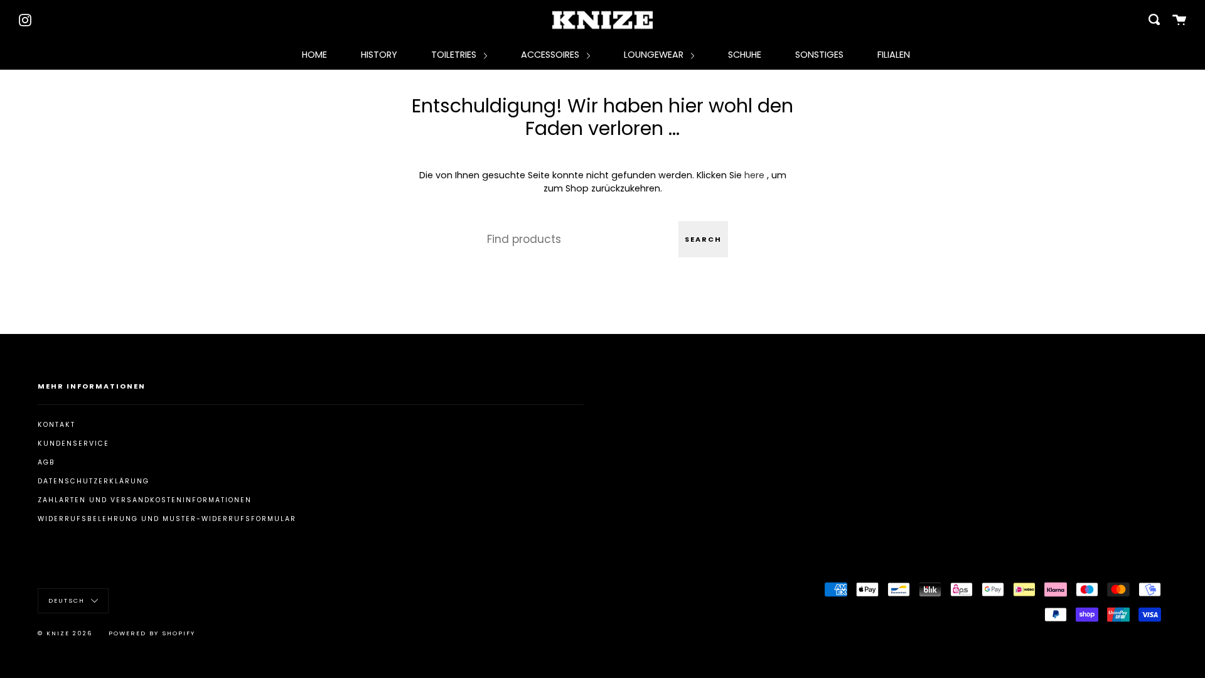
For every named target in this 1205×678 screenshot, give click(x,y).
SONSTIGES (819, 54)
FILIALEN (893, 54)
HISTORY (379, 54)
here (754, 175)
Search (703, 239)
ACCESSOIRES (551, 54)
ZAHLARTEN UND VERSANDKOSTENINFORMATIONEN (145, 500)
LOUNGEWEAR (655, 54)
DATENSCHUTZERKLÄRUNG (93, 481)
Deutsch (68, 600)
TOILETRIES (455, 54)
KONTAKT (56, 424)
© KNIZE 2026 (65, 633)
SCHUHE (744, 54)
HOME (314, 54)
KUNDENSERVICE (73, 443)
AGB (46, 462)
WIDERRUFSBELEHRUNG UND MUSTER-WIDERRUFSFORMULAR (167, 519)
